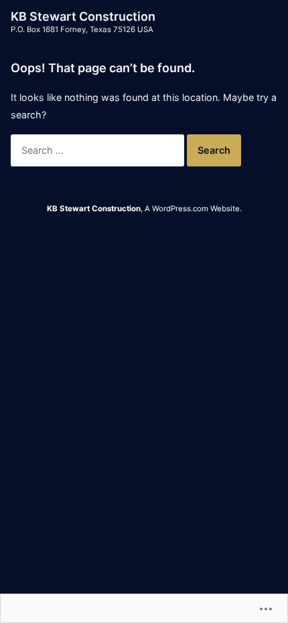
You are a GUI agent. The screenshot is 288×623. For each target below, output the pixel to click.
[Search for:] (99, 150)
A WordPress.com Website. (193, 208)
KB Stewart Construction (83, 16)
